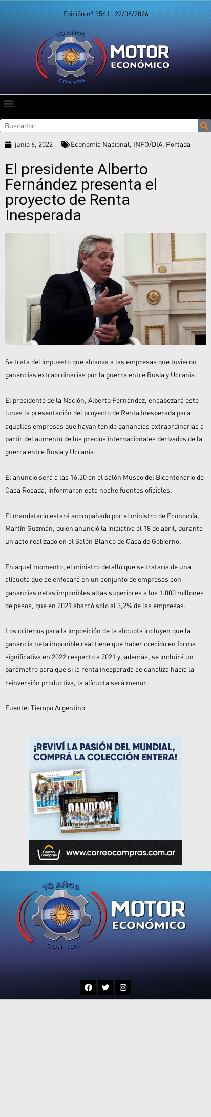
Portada (178, 144)
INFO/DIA (147, 144)
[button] (8, 103)
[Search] (204, 125)
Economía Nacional (100, 144)
